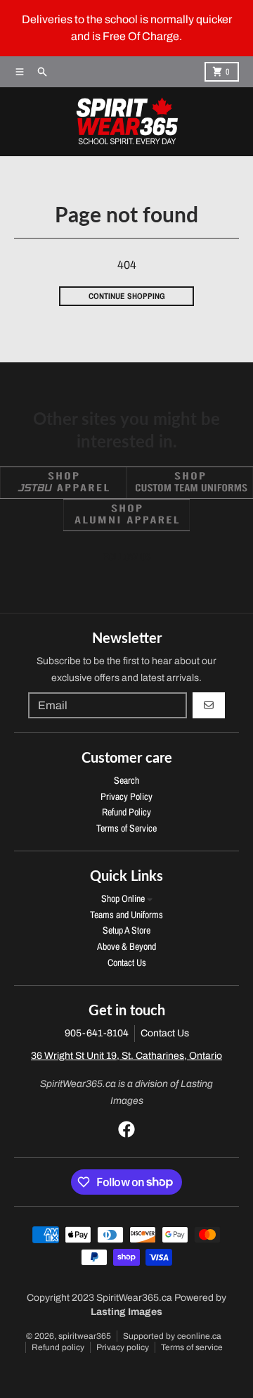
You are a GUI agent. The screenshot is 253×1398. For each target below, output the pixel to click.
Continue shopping (127, 296)
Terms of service (192, 1347)
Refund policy (58, 1347)
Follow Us (127, 556)
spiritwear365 (84, 1336)
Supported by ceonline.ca (172, 1336)
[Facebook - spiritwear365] (126, 1129)
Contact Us (165, 1033)
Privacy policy (122, 1347)
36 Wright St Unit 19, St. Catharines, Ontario (126, 1055)
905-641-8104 (97, 1033)
